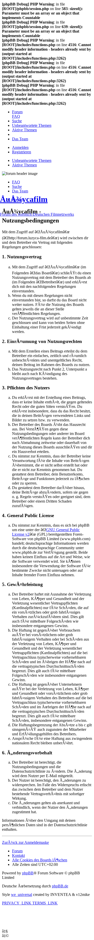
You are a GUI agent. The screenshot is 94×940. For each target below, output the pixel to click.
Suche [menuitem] (17, 186)
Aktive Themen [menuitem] (24, 165)
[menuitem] (17, 112)
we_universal (21, 894)
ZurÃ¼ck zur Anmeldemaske (25, 842)
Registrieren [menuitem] (21, 152)
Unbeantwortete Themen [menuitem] (31, 160)
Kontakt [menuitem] (18, 855)
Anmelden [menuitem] (20, 147)
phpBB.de (60, 886)
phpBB (28, 873)
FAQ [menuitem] (16, 182)
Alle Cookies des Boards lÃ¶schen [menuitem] (39, 860)
